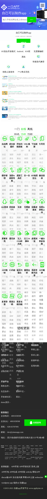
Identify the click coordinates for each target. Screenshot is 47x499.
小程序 (23, 445)
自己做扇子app (24, 458)
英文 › (18, 397)
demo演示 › (5, 402)
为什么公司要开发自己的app (15, 453)
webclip (29, 472)
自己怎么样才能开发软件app (36, 453)
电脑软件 (27, 445)
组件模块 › (20, 366)
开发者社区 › (6, 397)
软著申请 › (35, 360)
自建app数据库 (33, 458)
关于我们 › (5, 349)
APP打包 (5, 472)
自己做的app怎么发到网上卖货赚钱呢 (14, 91)
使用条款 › (5, 355)
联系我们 (5, 412)
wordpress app (7, 483)
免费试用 (23, 42)
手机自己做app (41, 449)
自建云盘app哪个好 (41, 458)
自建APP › (20, 349)
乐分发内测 (17, 477)
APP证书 (15, 445)
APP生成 (13, 472)
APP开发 (10, 445)
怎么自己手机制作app (28, 454)
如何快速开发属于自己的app (24, 449)
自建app (23, 483)
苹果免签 (32, 445)
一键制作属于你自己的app (24, 453)
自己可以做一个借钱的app (32, 453)
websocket (39, 477)
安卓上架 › (35, 355)
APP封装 (21, 472)
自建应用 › (20, 355)
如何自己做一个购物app (37, 449)
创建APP (31, 19)
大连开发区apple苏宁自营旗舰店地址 (14, 114)
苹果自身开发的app (19, 449)
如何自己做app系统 (32, 449)
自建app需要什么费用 (37, 458)
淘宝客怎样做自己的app (7, 454)
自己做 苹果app (11, 458)
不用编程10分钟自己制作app (11, 449)
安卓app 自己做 (7, 449)
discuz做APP (6, 477)
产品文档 (20, 371)
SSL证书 (19, 445)
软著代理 (40, 445)
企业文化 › (5, 366)
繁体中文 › (20, 391)
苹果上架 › (35, 349)
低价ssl (16, 483)
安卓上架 (35, 466)
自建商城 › (20, 360)
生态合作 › (5, 391)
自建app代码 (28, 458)
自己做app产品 (15, 458)
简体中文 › (20, 386)
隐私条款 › (5, 360)
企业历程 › (5, 371)
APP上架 (6, 445)
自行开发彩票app (11, 99)
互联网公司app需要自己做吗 (15, 449)
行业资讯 (36, 445)
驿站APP (36, 472)
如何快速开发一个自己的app (28, 449)
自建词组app (10, 83)
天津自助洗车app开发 (11, 454)
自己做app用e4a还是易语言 (20, 457)
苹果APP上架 (28, 477)
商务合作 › (5, 386)
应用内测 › (35, 366)
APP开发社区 (25, 466)
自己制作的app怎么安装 (41, 454)
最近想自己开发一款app (12, 76)
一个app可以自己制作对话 (20, 453)
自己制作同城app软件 (6, 458)
